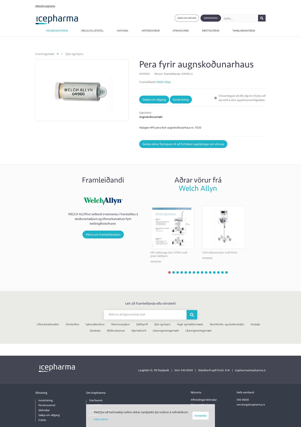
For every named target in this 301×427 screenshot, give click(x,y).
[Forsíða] (56, 19)
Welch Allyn (163, 82)
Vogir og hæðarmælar (190, 324)
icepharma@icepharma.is (250, 370)
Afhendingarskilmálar (204, 399)
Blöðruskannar (116, 330)
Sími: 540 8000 (183, 370)
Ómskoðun (72, 324)
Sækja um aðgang (186, 18)
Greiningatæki (44, 54)
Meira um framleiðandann (103, 234)
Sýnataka (95, 330)
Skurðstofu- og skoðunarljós (227, 324)
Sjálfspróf (142, 324)
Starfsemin (96, 400)
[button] (169, 272)
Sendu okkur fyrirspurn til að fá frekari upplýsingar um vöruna (183, 144)
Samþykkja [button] (200, 415)
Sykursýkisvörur (95, 324)
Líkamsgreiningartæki (166, 330)
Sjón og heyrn (74, 54)
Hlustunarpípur (120, 324)
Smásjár (255, 324)
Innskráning (211, 18)
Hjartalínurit (138, 330)
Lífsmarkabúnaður (48, 324)
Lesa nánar (101, 419)
